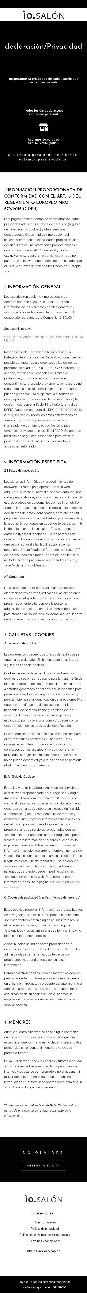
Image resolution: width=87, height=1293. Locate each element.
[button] (43, 26)
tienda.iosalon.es (57, 255)
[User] (55, 4)
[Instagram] (39, 4)
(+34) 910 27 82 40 (69, 410)
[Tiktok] (47, 4)
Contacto (48, 598)
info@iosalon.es (18, 415)
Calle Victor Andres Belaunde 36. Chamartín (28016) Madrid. (43, 338)
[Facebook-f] (32, 4)
